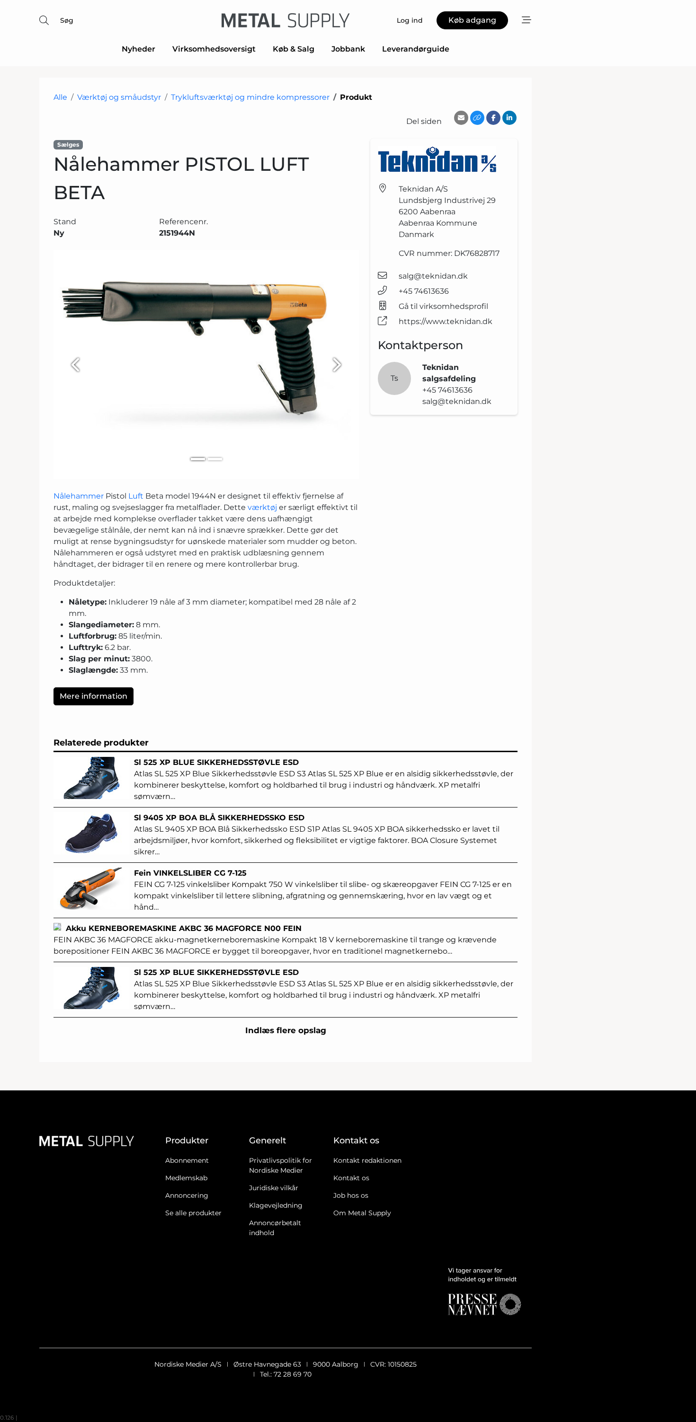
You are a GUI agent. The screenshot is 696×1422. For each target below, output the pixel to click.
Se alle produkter (193, 1213)
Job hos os (350, 1195)
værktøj (262, 507)
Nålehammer (79, 496)
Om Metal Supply (362, 1213)
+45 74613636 (424, 291)
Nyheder (138, 48)
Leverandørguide (415, 48)
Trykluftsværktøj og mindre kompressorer (250, 97)
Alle (60, 97)
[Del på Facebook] (493, 118)
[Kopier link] (477, 118)
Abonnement (187, 1160)
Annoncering (186, 1195)
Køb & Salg (293, 48)
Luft (135, 496)
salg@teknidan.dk (433, 276)
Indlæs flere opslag (285, 1030)
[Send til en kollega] (461, 118)
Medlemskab (186, 1178)
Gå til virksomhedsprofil (443, 306)
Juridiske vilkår (273, 1188)
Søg (66, 20)
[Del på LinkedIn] (509, 118)
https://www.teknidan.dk (445, 321)
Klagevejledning (276, 1205)
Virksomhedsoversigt (214, 48)
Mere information (93, 696)
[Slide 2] (215, 459)
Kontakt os (351, 1178)
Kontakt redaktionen (367, 1160)
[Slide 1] (198, 459)
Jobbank (348, 48)
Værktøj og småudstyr (119, 97)
